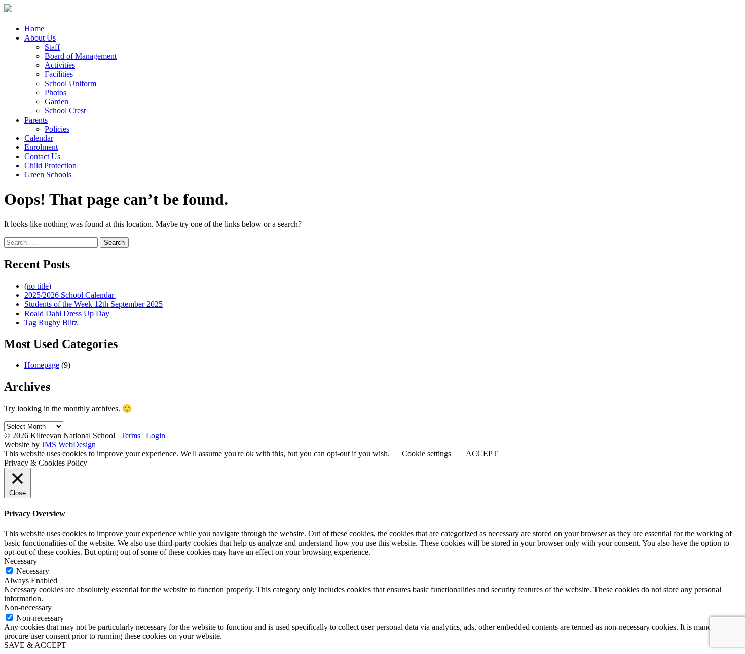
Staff (52, 47)
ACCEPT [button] (482, 453)
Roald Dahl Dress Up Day (66, 313)
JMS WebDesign (69, 444)
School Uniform (70, 83)
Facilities (59, 74)
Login (155, 435)
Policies (57, 129)
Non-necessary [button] (28, 607)
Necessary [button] (20, 561)
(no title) (37, 286)
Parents (36, 120)
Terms (130, 435)
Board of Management (81, 56)
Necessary (32, 571)
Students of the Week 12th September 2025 (93, 304)
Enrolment (41, 147)
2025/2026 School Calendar (70, 295)
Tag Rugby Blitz (51, 322)
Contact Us (42, 156)
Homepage (41, 365)
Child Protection (50, 165)
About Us (40, 37)
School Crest (65, 110)
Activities (60, 65)
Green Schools (47, 174)
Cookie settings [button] (426, 453)
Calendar (38, 138)
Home (34, 28)
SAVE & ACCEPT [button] (35, 645)
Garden (56, 101)
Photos (55, 92)
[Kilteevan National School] (8, 9)
